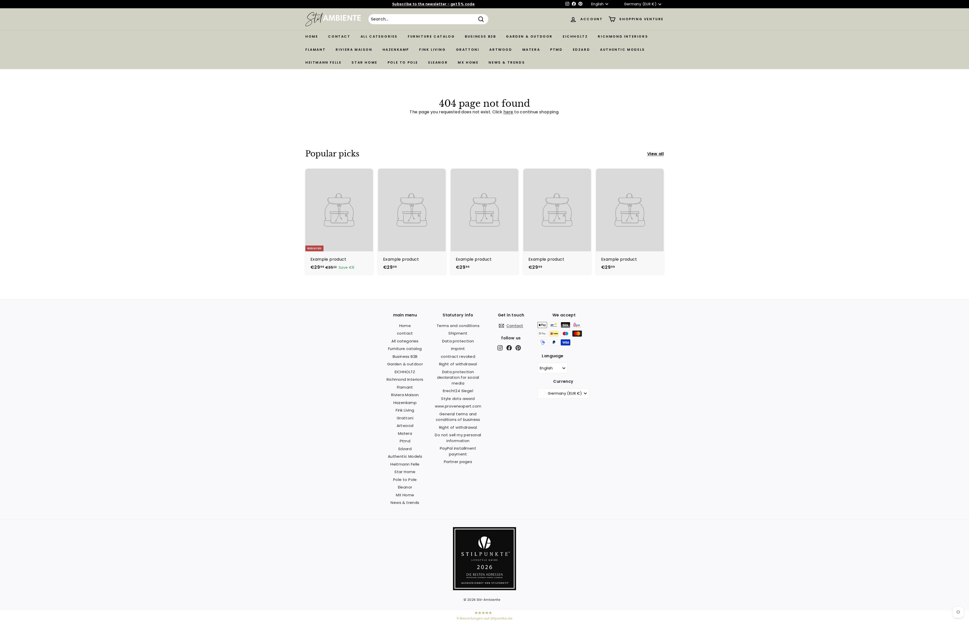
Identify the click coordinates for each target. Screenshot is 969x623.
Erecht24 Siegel (458, 390)
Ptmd (556, 49)
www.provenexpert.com (458, 406)
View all (655, 154)
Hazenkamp (396, 49)
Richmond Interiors (623, 36)
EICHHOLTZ (575, 36)
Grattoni (467, 49)
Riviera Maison (354, 49)
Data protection (458, 341)
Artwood (500, 49)
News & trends (507, 62)
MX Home (468, 62)
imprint (458, 348)
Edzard (581, 49)
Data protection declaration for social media (458, 377)
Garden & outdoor (529, 36)
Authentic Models (622, 49)
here (508, 112)
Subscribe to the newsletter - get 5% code (433, 4)
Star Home (364, 62)
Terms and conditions (458, 325)
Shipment (457, 333)
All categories (379, 36)
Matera (531, 49)
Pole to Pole (403, 62)
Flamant (315, 49)
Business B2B (480, 36)
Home (311, 36)
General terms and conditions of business (458, 416)
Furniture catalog (431, 36)
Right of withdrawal (458, 364)
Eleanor (438, 62)
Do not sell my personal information (458, 437)
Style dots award (458, 398)
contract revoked (458, 356)
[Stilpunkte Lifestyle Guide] (484, 588)
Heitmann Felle (323, 62)
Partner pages (458, 461)
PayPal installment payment (458, 451)
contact (339, 36)
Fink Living (432, 49)
